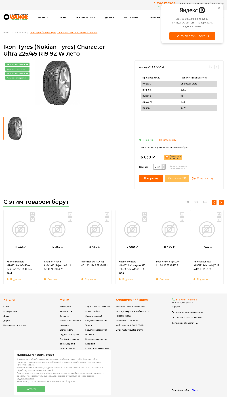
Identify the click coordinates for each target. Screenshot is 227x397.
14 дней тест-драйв (69, 334)
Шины (6, 32)
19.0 (187, 201)
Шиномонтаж (159, 17)
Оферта (176, 306)
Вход (206, 3)
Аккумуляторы (85, 17)
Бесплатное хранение (16, 69)
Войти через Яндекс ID (192, 36)
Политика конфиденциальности (187, 312)
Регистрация (217, 3)
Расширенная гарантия (16, 78)
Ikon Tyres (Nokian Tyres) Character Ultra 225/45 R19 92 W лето (63, 32)
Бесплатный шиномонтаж (17, 64)
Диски (61, 17)
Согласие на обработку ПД (185, 322)
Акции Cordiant (92, 311)
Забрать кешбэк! (93, 316)
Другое (109, 17)
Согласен (30, 389)
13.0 (196, 201)
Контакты (64, 316)
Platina (195, 390)
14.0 (205, 201)
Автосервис (132, 17)
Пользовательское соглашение (187, 317)
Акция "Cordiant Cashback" (98, 306)
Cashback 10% (66, 329)
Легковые (20, 32)
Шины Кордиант (67, 343)
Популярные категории (14, 325)
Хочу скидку (205, 178)
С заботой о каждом (69, 339)
